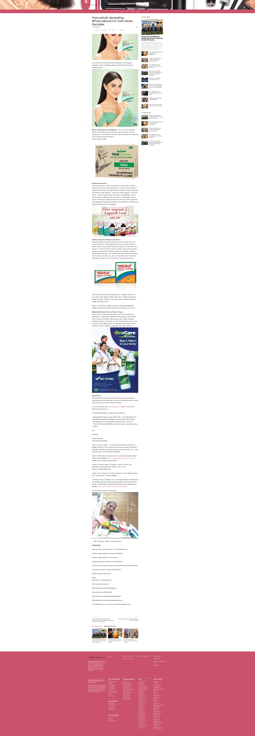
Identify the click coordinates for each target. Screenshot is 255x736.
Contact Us (110, 656)
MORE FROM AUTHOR (110, 626)
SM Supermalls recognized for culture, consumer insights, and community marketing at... (156, 86)
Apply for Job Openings (128, 656)
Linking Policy (156, 665)
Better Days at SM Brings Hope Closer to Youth (154, 79)
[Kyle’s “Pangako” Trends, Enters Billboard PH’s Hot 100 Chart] (144, 93)
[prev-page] (93, 645)
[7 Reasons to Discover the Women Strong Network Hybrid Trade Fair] (131, 633)
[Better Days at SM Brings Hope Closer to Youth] (144, 80)
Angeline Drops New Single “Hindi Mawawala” (155, 98)
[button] (165, 4)
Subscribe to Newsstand (143, 656)
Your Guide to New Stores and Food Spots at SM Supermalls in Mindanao (114, 641)
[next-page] (95, 645)
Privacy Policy (156, 658)
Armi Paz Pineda (96, 27)
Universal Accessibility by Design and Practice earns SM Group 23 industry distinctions (99, 641)
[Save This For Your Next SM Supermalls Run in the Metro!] (144, 106)
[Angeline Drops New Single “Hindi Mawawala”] (144, 99)
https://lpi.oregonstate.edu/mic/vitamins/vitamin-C (121, 458)
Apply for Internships (127, 658)
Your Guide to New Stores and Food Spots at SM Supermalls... (156, 53)
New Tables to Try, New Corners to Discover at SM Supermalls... (155, 66)
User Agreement (157, 656)
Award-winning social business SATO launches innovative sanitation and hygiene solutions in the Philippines (103, 620)
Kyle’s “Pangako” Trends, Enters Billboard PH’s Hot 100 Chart (155, 93)
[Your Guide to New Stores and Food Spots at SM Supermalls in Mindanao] (115, 633)
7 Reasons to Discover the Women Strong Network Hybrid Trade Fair (130, 641)
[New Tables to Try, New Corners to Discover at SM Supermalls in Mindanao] (144, 66)
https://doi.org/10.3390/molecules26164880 (114, 486)
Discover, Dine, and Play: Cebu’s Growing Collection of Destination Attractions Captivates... (156, 73)
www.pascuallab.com (114, 407)
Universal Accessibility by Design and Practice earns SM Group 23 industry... (152, 38)
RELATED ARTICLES (97, 626)
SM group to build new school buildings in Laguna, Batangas (128, 619)
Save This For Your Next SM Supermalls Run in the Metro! (155, 105)
